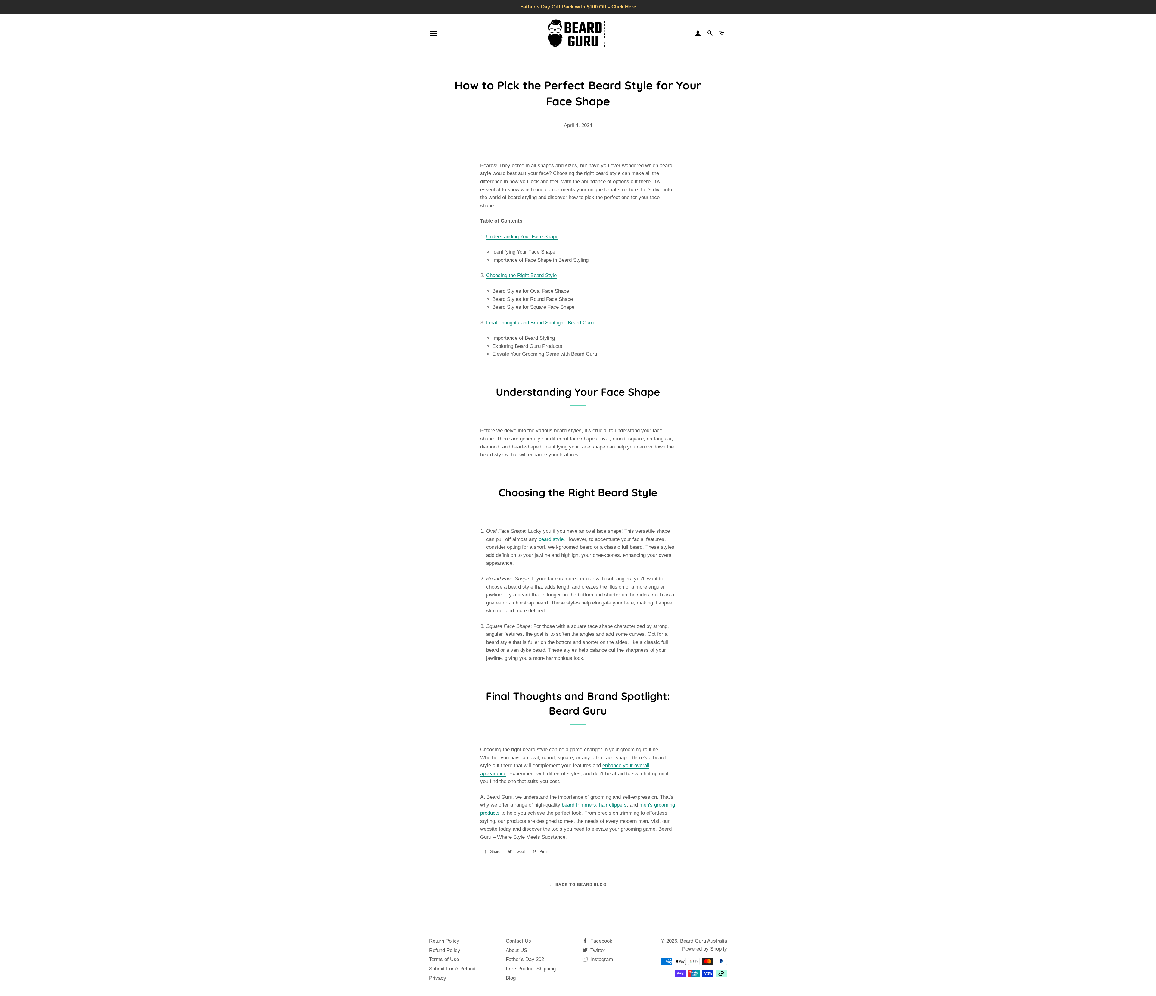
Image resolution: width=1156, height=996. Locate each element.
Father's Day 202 (525, 959)
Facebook (600, 941)
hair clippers (613, 805)
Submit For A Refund (452, 969)
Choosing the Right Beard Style (521, 275)
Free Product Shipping (531, 969)
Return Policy (444, 941)
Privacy (437, 978)
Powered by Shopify (704, 949)
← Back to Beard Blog (578, 884)
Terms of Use (444, 959)
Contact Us (518, 941)
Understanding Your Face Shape (522, 236)
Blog (511, 978)
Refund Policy (444, 950)
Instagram (601, 959)
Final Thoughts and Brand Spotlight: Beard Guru (540, 323)
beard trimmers (579, 805)
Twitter (597, 950)
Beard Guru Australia (703, 941)
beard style (551, 539)
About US (516, 950)
